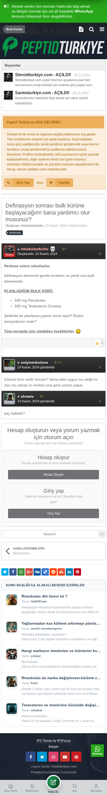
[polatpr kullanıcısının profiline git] (11, 654)
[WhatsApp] (97, 750)
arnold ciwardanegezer (46, 628)
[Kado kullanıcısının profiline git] (11, 681)
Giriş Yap (23, 182)
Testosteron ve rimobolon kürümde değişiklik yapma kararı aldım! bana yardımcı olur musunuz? (61, 705)
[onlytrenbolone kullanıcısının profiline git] (9, 365)
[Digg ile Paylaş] (37, 572)
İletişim (53, 747)
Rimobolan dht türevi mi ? (45, 596)
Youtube (65, 757)
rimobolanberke (32, 226)
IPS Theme (44, 741)
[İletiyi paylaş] (100, 254)
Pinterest (76, 757)
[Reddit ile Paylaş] (53, 572)
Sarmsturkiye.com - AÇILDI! (42, 93)
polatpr (36, 655)
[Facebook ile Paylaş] (13, 572)
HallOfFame (39, 601)
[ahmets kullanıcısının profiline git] (9, 398)
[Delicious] (45, 572)
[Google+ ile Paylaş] (29, 572)
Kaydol (64, 182)
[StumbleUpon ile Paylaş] (61, 572)
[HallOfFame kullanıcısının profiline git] (11, 599)
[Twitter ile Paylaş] (5, 572)
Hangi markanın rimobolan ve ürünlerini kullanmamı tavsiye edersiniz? (61, 651)
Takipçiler (49, 534)
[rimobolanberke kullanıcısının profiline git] (9, 251)
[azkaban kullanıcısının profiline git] (11, 708)
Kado (34, 683)
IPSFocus (64, 741)
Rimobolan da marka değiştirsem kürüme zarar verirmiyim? (61, 678)
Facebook (31, 757)
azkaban (36, 710)
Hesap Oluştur (53, 474)
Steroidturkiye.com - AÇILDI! (43, 75)
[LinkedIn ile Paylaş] (69, 572)
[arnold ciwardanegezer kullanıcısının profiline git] (11, 626)
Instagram (53, 757)
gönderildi (36, 367)
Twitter (42, 757)
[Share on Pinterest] (77, 572)
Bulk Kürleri (79, 226)
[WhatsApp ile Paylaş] (21, 572)
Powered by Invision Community (53, 772)
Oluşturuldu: (37, 254)
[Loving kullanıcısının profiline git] (8, 77)
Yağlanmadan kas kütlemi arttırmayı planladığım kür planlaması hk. (61, 623)
